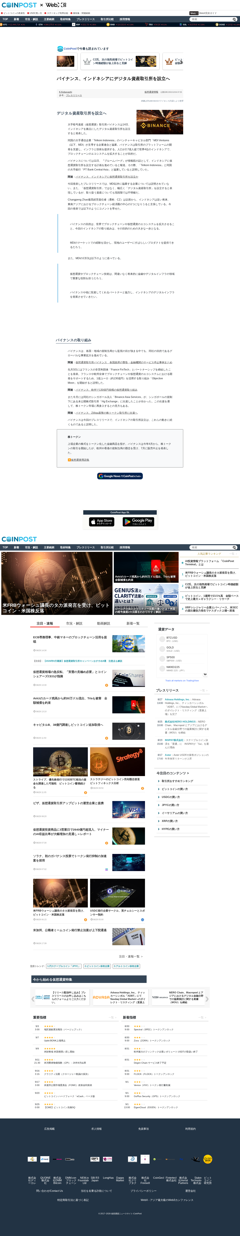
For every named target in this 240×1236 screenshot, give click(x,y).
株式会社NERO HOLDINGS (180, 721)
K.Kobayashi (65, 92)
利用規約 (190, 1128)
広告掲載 (49, 1128)
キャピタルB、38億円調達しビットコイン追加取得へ (68, 724)
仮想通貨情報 (151, 92)
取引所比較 (107, 19)
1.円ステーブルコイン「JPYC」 (63, 966)
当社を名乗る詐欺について (96, 1190)
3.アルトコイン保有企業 (126, 966)
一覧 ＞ (233, 553)
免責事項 (143, 1128)
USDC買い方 (36, 13)
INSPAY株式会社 (174, 740)
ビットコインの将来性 (14, 13)
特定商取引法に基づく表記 (73, 1200)
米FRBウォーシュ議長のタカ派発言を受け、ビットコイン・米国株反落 (59, 912)
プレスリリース (86, 19)
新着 (16, 19)
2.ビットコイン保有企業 (97, 966)
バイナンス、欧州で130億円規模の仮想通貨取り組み (106, 389)
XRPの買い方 (170, 821)
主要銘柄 (49, 19)
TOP (5, 19)
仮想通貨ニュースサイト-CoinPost (126, 1213)
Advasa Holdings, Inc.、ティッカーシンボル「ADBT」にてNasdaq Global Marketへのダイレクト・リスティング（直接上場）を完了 (186, 706)
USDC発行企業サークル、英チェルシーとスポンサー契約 (117, 912)
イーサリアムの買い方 (175, 813)
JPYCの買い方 (170, 805)
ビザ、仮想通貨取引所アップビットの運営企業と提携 (68, 803)
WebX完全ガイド (208, 13)
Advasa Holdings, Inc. (177, 699)
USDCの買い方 (171, 797)
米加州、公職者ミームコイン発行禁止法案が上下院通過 (70, 930)
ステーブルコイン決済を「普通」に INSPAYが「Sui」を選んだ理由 (187, 744)
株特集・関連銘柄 (81, 13)
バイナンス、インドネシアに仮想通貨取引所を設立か (107, 176)
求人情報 (96, 1128)
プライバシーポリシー (143, 1190)
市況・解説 (31, 19)
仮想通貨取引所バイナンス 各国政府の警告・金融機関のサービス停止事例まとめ (124, 362)
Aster (168, 755)
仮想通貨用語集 (80, 459)
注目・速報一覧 (129, 956)
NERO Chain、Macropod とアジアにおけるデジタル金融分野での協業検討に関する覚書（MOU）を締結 (127, 997)
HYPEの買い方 (171, 829)
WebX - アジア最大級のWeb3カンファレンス (167, 1200)
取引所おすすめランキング (177, 781)
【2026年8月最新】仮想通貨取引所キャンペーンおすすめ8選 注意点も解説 (83, 661)
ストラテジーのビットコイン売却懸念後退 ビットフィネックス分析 (116, 781)
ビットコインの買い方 (175, 789)
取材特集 (65, 19)
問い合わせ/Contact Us (49, 1190)
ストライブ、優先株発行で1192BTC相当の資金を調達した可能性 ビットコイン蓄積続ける (59, 783)
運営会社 (190, 1190)
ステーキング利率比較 (57, 13)
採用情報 (125, 19)
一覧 (202, 690)
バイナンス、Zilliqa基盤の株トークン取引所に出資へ (107, 412)
